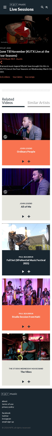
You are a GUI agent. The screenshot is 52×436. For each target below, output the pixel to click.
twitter (5, 416)
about (4, 401)
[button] (26, 29)
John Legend (26, 148)
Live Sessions (22, 9)
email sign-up (8, 421)
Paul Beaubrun (26, 257)
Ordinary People (26, 151)
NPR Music (18, 4)
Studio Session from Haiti (26, 316)
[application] (26, 29)
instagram (6, 418)
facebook (6, 413)
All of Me (26, 206)
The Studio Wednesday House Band (26, 368)
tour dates (17, 77)
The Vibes (26, 371)
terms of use (7, 404)
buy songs (30, 77)
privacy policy (8, 407)
